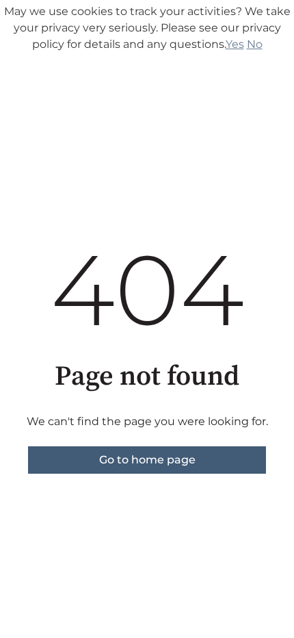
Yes (235, 44)
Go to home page (147, 459)
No (255, 44)
